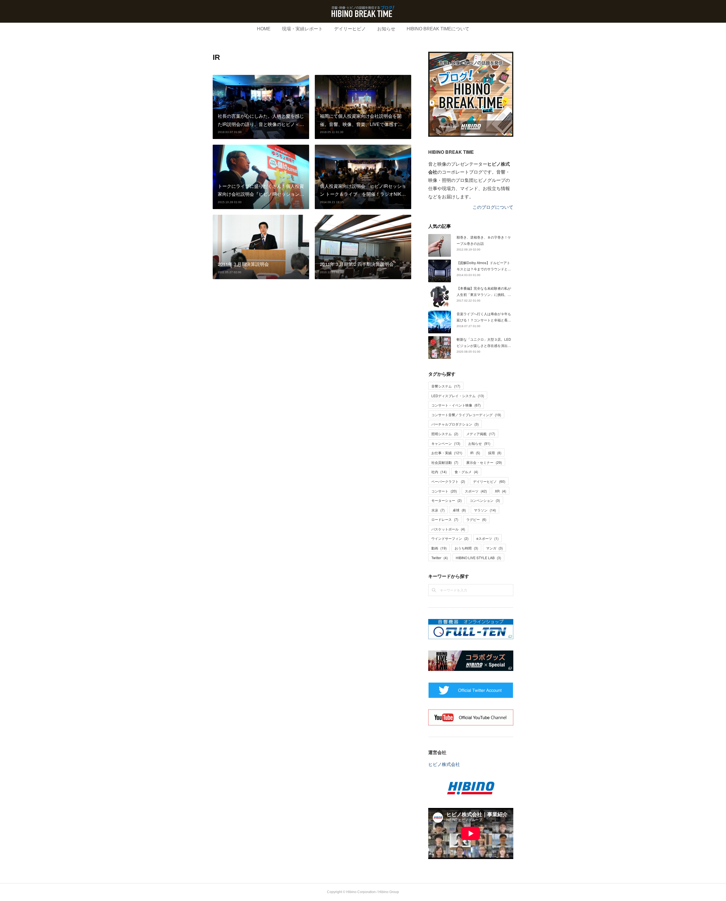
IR (475, 452)
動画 (439, 548)
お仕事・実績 (446, 452)
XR (500, 491)
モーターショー (446, 500)
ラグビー (476, 519)
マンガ (494, 548)
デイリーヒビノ (350, 28)
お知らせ (386, 28)
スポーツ (476, 491)
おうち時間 (466, 548)
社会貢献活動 (444, 462)
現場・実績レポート (302, 28)
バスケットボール (448, 529)
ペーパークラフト (448, 481)
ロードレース (444, 519)
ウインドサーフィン (449, 538)
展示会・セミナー (484, 462)
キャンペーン (445, 443)
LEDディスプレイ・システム (457, 395)
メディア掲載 (480, 433)
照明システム (444, 433)
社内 (439, 471)
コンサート (444, 491)
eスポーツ (487, 538)
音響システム (445, 386)
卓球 (459, 510)
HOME (264, 28)
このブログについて (492, 207)
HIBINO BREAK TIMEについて (438, 28)
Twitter (439, 557)
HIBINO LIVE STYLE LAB (478, 557)
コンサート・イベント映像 (456, 405)
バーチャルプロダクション (455, 424)
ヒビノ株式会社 (444, 764)
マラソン (485, 510)
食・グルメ (466, 471)
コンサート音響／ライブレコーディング (466, 414)
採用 (494, 452)
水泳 (438, 510)
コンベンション (485, 500)
